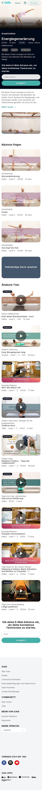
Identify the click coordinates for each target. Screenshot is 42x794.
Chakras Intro (8, 425)
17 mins (31, 390)
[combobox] (14, 730)
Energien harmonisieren (13, 534)
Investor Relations (9, 716)
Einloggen (34, 3)
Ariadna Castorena (10, 349)
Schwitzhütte (8, 33)
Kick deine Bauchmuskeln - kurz (18, 316)
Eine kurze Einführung (12, 498)
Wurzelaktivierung (11, 176)
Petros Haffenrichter (10, 314)
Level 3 (12, 251)
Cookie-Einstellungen (10, 691)
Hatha (4, 179)
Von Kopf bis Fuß (10, 248)
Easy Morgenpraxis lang (13, 352)
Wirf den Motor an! (11, 387)
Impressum (6, 720)
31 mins (28, 179)
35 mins (31, 609)
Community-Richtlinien (11, 679)
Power (5, 212)
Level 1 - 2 (15, 355)
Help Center (7, 702)
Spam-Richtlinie (8, 687)
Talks (4, 428)
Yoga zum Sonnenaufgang (13, 604)
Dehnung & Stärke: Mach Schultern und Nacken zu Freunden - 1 (19, 570)
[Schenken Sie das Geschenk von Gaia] (25, 3)
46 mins (28, 251)
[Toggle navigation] (2, 2)
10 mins (26, 319)
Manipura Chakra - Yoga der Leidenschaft (16, 462)
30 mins (31, 355)
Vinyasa (5, 355)
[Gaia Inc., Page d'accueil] (7, 2)
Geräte (4, 675)
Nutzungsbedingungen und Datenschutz (19, 683)
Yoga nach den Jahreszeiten (14, 496)
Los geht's (21, 83)
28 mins (31, 466)
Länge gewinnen (10, 607)
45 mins (28, 215)
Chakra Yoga (7, 459)
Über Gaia (6, 671)
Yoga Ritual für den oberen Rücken (16, 567)
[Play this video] (21, 300)
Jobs (4, 706)
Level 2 (12, 179)
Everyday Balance (9, 385)
